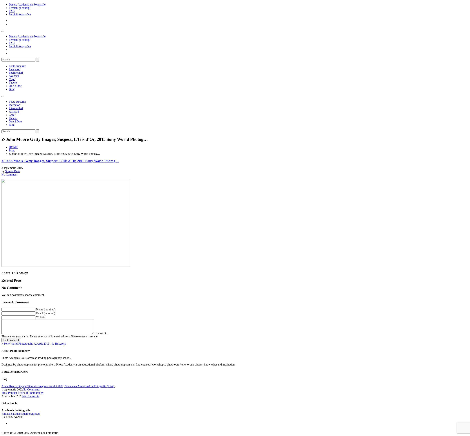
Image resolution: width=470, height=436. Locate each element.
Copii (12, 79)
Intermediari (16, 72)
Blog (12, 89)
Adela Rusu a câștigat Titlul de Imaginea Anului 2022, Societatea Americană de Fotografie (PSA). (58, 386)
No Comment (9, 174)
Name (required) (45, 309)
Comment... (101, 333)
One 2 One (15, 85)
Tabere (13, 82)
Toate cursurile (17, 66)
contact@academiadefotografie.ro (20, 413)
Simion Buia (12, 171)
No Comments (31, 389)
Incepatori (14, 69)
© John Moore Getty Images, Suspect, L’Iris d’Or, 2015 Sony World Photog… (60, 161)
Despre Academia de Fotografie (27, 4)
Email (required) (45, 313)
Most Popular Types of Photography (22, 392)
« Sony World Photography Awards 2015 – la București (33, 343)
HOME (13, 147)
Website (40, 317)
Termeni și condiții (19, 7)
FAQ (12, 11)
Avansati (14, 75)
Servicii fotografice (20, 14)
